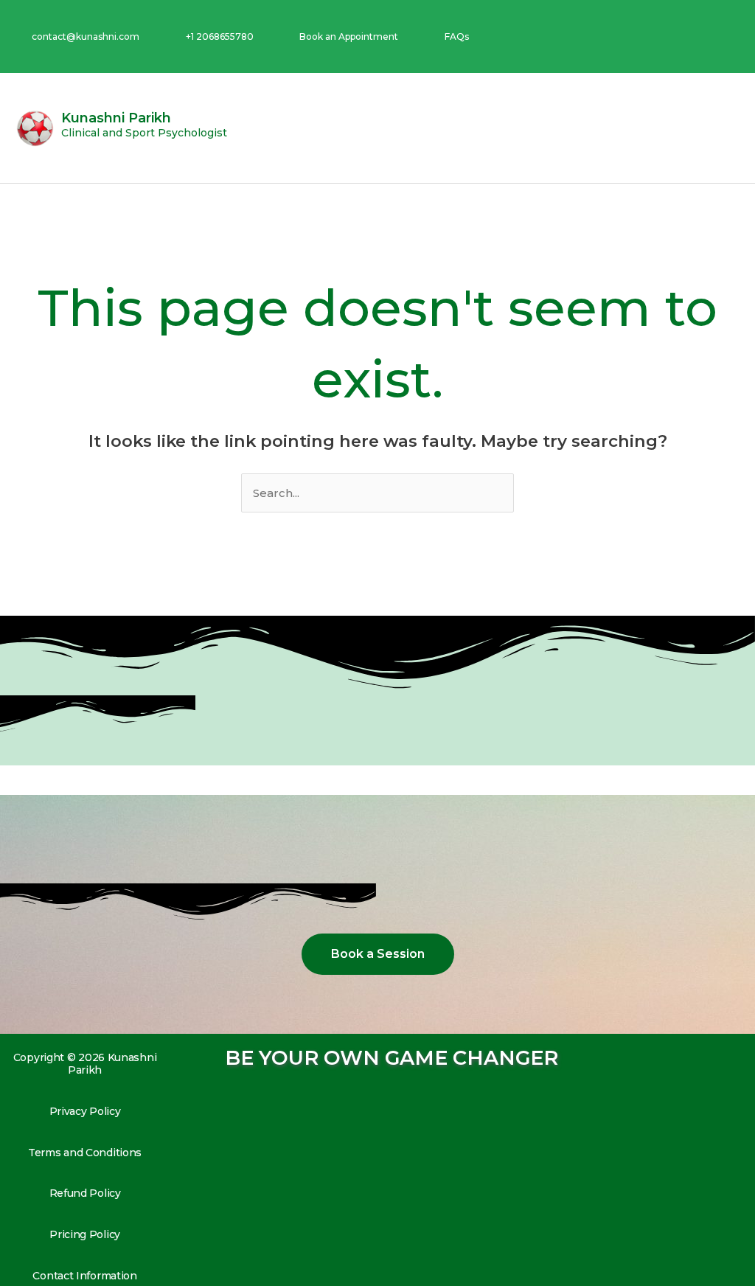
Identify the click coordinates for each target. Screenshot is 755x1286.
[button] (730, 128)
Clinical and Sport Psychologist (144, 132)
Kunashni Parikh (116, 118)
